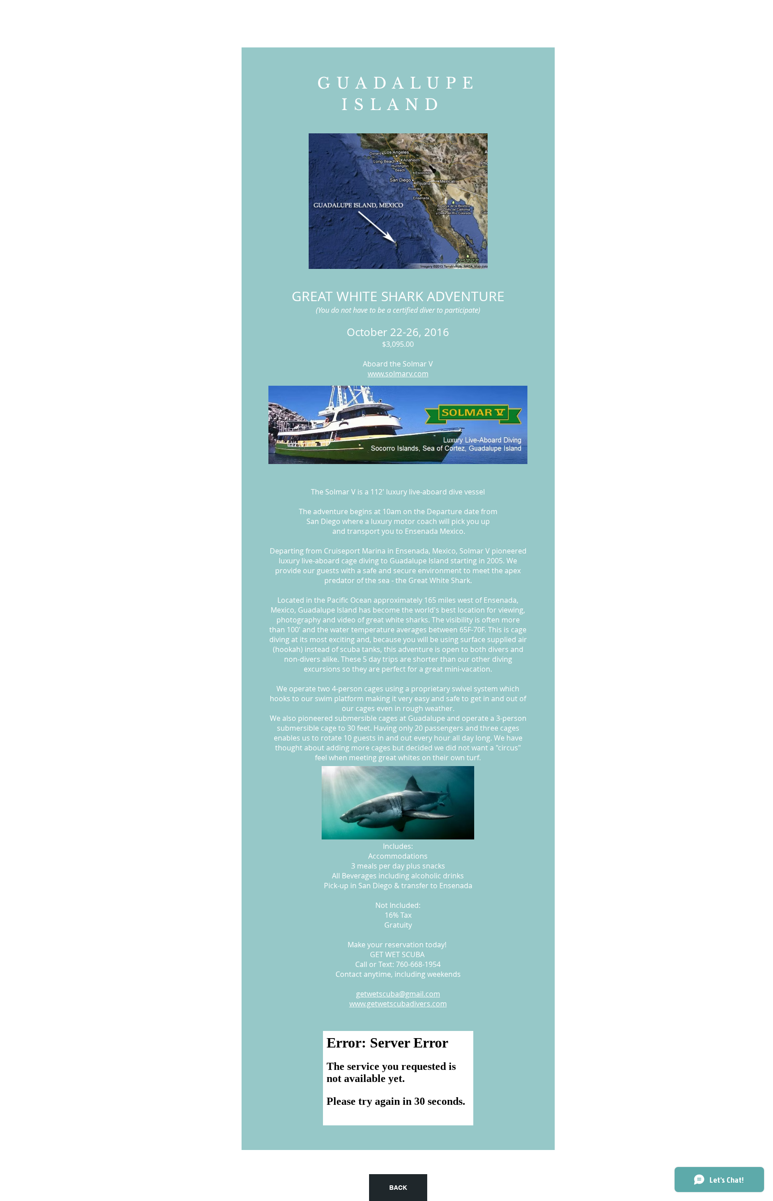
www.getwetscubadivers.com (398, 1004)
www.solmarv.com (398, 374)
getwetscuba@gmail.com (398, 994)
